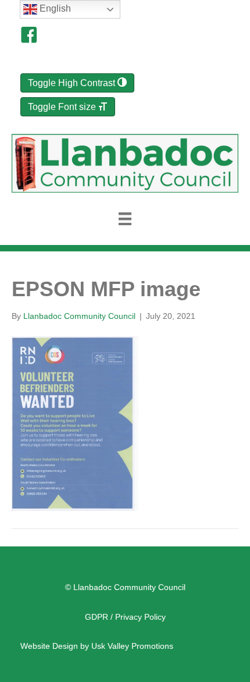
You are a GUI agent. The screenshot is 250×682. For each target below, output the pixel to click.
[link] (96, 646)
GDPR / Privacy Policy (125, 616)
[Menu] (125, 218)
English (54, 8)
